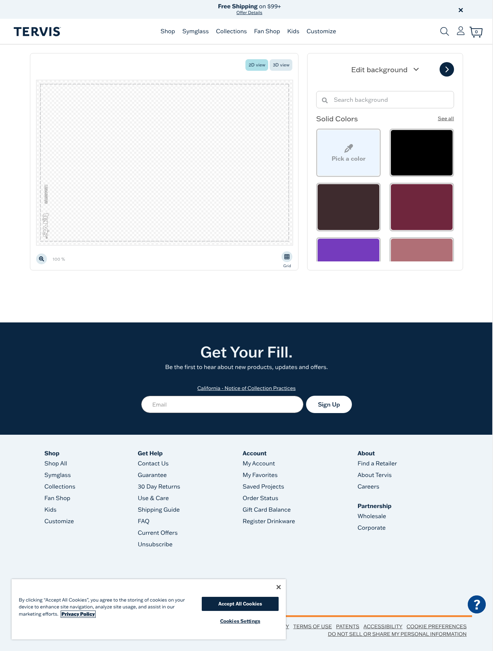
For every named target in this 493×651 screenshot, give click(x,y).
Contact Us (153, 463)
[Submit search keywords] (444, 31)
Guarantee (152, 475)
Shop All (55, 463)
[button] (329, 9)
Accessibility (382, 626)
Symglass (195, 31)
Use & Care (153, 498)
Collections (231, 31)
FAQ (144, 521)
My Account (259, 463)
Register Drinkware (269, 521)
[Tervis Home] (37, 31)
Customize (321, 31)
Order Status (260, 498)
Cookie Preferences (436, 626)
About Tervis (375, 475)
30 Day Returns (159, 486)
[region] (149, 609)
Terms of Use (312, 626)
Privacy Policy (78, 614)
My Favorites (260, 475)
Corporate (372, 527)
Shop (168, 31)
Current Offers (158, 533)
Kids (293, 31)
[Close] (278, 587)
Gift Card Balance (267, 509)
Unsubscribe (155, 544)
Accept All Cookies (240, 604)
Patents (347, 626)
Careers (368, 486)
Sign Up (329, 404)
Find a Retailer (377, 463)
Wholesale (372, 516)
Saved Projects (263, 486)
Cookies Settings (240, 621)
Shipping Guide (159, 509)
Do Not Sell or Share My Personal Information (397, 634)
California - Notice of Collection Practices (246, 388)
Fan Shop (267, 31)
